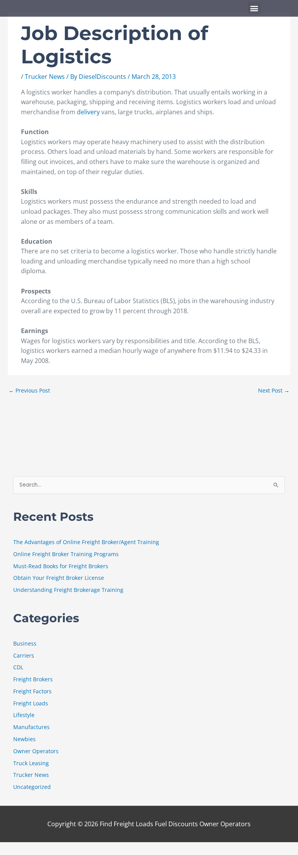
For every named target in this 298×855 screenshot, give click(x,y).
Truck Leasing (31, 763)
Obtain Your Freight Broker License (58, 577)
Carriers (23, 655)
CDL (18, 667)
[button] (254, 8)
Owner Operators (36, 751)
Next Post (273, 390)
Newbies (24, 739)
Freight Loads (30, 703)
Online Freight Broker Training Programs (66, 554)
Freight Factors (32, 691)
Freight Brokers (33, 679)
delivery (89, 112)
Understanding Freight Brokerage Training (68, 589)
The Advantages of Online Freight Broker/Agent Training (86, 542)
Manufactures (31, 727)
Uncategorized (32, 786)
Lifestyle (24, 715)
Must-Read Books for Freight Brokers (60, 566)
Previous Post (29, 390)
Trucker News (45, 76)
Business (24, 643)
